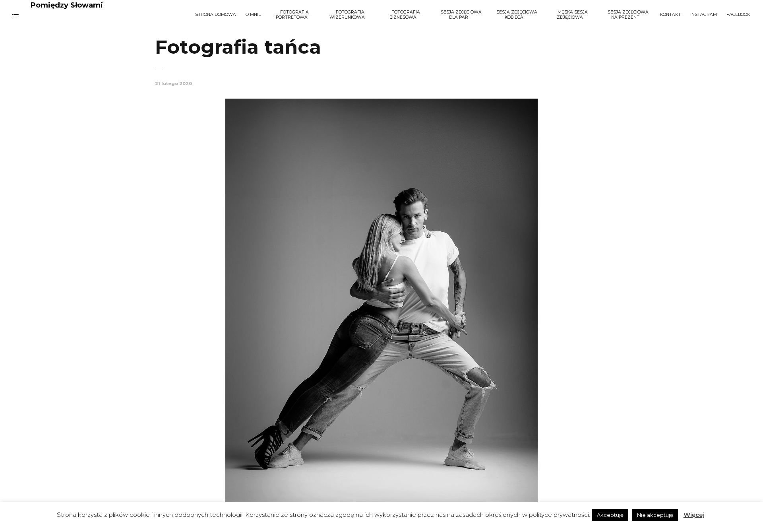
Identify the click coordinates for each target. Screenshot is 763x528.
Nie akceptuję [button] (655, 515)
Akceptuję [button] (610, 515)
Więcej (694, 514)
